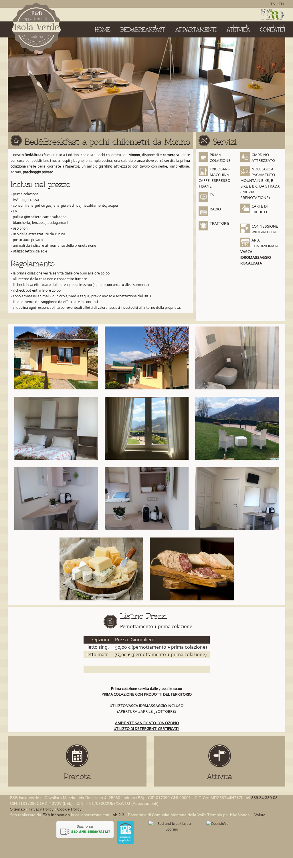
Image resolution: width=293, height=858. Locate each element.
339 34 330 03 (264, 797)
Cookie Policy (69, 809)
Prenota (77, 776)
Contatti (272, 29)
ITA (273, 3)
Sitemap (17, 809)
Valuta (259, 815)
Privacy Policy (41, 809)
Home (102, 29)
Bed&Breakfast (142, 29)
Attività (238, 29)
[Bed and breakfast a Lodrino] (172, 826)
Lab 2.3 (117, 815)
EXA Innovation (56, 815)
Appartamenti (196, 29)
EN (281, 3)
